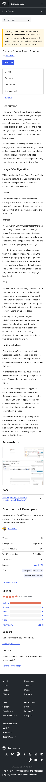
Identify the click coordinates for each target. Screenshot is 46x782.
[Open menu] (42, 3)
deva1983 (10, 55)
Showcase (29, 681)
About (5, 681)
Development (11, 91)
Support (8, 97)
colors (35, 571)
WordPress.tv (9, 715)
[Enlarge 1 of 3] (19, 450)
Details (8, 72)
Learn (4, 702)
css (41, 571)
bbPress (7, 732)
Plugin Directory (8, 11)
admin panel (27, 571)
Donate (28, 711)
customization (30, 576)
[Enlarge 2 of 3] (40, 450)
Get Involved (30, 702)
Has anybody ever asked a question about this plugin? (14, 499)
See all (41, 625)
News (5, 685)
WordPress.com (10, 723)
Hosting (5, 690)
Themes (28, 685)
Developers (7, 711)
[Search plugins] (28, 19)
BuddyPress (9, 737)
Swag (28, 715)
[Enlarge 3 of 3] (40, 463)
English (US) (39, 565)
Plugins (27, 690)
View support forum (11, 643)
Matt (5, 728)
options (40, 576)
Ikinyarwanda (14, 748)
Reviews (9, 78)
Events (27, 707)
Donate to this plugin (11, 665)
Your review (7, 625)
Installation (10, 84)
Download (8, 62)
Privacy (5, 694)
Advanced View (9, 582)
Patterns (28, 694)
